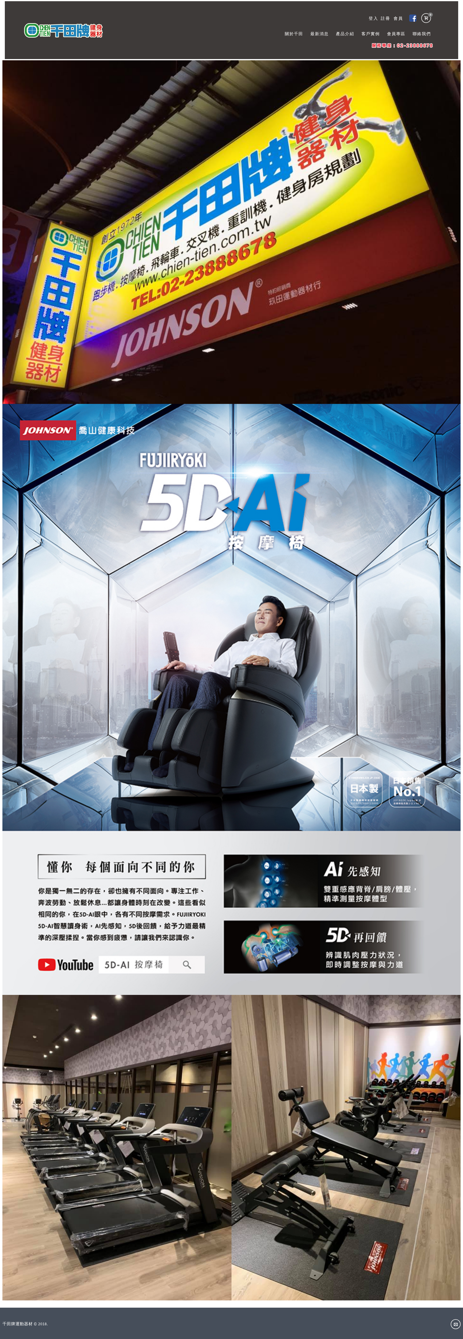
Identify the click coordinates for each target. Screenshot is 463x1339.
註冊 (385, 18)
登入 (373, 18)
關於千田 (294, 33)
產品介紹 (345, 33)
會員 (398, 18)
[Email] (456, 1324)
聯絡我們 (422, 33)
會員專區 (396, 33)
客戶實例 (370, 33)
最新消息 (319, 33)
